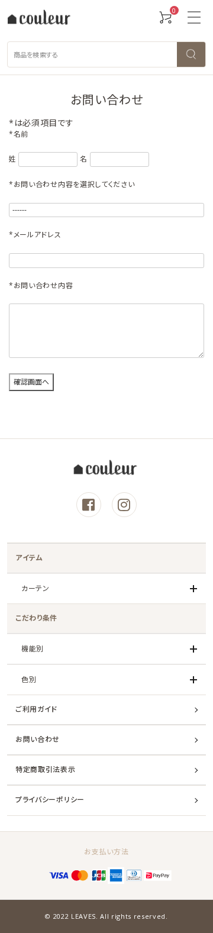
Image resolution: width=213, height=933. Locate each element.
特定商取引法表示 (45, 769)
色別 (28, 679)
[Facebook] (88, 504)
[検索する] (191, 54)
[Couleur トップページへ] (39, 18)
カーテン (35, 588)
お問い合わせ (37, 739)
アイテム (29, 558)
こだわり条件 (36, 618)
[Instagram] (124, 504)
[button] (194, 18)
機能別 (32, 649)
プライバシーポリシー (50, 800)
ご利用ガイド (36, 709)
